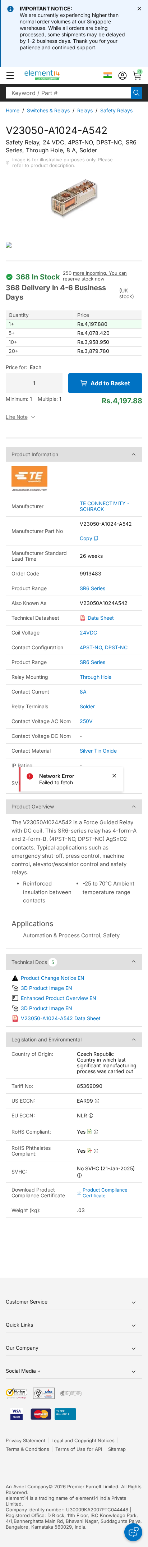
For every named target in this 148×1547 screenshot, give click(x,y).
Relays (85, 110)
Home (12, 110)
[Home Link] (55, 75)
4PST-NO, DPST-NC (104, 647)
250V (86, 721)
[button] (10, 75)
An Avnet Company (27, 1486)
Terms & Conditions (27, 1449)
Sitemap (117, 1449)
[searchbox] (68, 93)
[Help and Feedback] (133, 1532)
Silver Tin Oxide (98, 751)
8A (83, 692)
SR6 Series (92, 588)
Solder (87, 706)
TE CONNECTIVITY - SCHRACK (104, 506)
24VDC (88, 632)
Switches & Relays (48, 110)
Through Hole (95, 677)
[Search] (136, 93)
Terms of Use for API (78, 1449)
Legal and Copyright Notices (83, 1440)
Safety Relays (116, 110)
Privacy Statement (25, 1440)
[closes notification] (139, 8)
